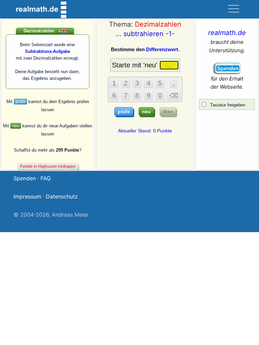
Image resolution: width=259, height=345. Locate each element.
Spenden (24, 178)
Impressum (27, 196)
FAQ (45, 178)
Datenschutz (62, 196)
